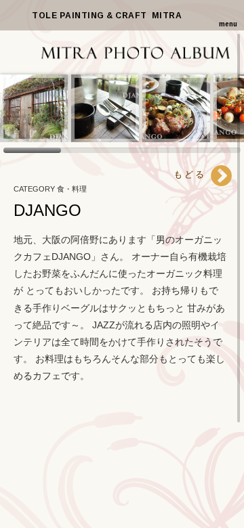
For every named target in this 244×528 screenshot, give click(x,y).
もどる (192, 174)
